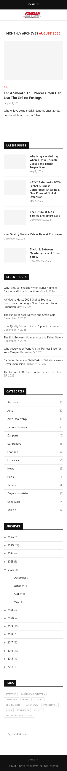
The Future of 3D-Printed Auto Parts (25, 372)
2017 (10, 642)
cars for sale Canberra (33, 694)
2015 (10, 658)
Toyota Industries (35, 493)
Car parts (35, 435)
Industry (38, 699)
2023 (10, 561)
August (18, 593)
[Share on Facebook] (30, 122)
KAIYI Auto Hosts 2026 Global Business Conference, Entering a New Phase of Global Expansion (45, 189)
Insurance (35, 460)
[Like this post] (25, 122)
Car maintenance (35, 427)
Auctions (35, 402)
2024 (10, 553)
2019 (10, 626)
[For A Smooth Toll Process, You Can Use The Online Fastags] (33, 60)
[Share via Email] (42, 122)
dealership (11, 699)
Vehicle (35, 509)
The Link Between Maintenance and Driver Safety (45, 253)
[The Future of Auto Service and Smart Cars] (15, 217)
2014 (10, 666)
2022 (11, 569)
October (19, 585)
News (35, 468)
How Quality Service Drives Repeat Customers (33, 234)
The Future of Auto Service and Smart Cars (45, 213)
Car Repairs (35, 443)
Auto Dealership (35, 418)
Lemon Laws (32, 705)
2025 (10, 545)
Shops (9, 710)
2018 (10, 634)
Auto (35, 410)
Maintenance (50, 705)
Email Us (33, 4)
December (20, 577)
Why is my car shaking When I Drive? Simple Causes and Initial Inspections (44, 161)
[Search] (63, 15)
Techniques (23, 710)
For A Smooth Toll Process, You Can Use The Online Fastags (32, 95)
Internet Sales (13, 705)
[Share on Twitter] (34, 122)
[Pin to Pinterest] (38, 122)
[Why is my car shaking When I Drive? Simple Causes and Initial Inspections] (15, 161)
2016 (10, 650)
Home (25, 699)
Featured (35, 452)
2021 (10, 610)
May (16, 602)
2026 (10, 537)
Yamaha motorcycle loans (19, 716)
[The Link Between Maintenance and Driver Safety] (15, 255)
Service (35, 485)
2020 (10, 618)
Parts (35, 476)
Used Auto (35, 501)
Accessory (11, 694)
